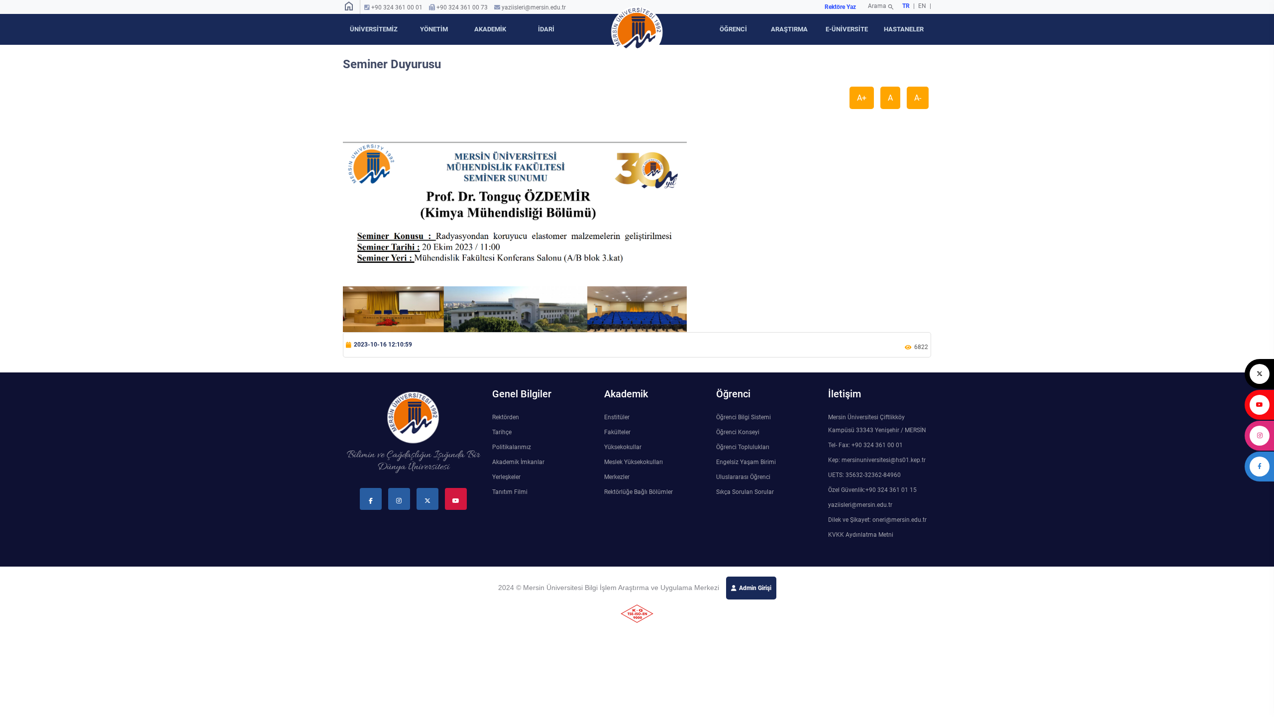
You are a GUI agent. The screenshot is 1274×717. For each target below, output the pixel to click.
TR (906, 5)
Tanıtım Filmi (510, 491)
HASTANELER (904, 29)
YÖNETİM (434, 29)
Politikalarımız (511, 447)
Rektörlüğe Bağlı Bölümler (638, 491)
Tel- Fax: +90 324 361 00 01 (865, 445)
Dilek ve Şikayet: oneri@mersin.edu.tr (877, 519)
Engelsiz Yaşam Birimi (746, 462)
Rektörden (505, 417)
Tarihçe (502, 432)
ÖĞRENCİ (733, 29)
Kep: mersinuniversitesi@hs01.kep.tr (877, 460)
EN (923, 5)
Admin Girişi (755, 588)
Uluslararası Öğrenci (743, 477)
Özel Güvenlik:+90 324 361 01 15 (872, 489)
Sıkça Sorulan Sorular (745, 491)
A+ (861, 98)
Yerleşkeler (506, 477)
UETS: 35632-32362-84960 (864, 475)
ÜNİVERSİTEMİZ (374, 29)
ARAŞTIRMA (789, 29)
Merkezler (617, 477)
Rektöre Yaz (840, 6)
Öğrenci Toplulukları (742, 447)
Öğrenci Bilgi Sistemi (743, 417)
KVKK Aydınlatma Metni (860, 534)
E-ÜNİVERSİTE (847, 29)
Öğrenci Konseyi (737, 432)
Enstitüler (617, 417)
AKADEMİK (490, 29)
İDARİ (546, 29)
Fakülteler (617, 432)
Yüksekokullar (622, 447)
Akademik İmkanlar (518, 462)
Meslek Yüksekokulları (633, 462)
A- (917, 98)
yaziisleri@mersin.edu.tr (534, 7)
